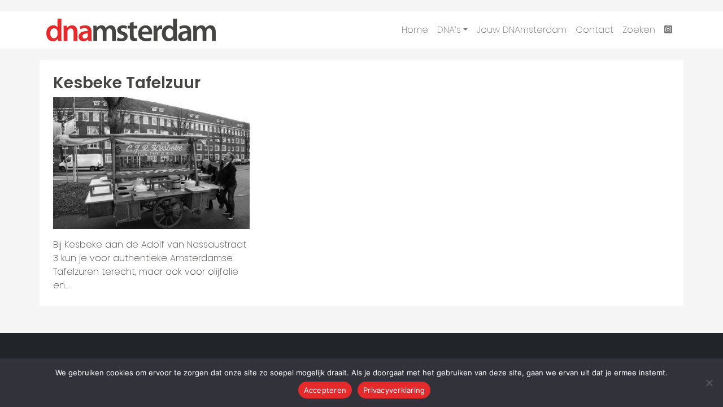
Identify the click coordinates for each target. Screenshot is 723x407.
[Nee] (709, 382)
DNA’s (449, 29)
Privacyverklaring (394, 390)
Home (415, 29)
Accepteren (325, 390)
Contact (594, 29)
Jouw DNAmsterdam (522, 29)
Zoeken (638, 29)
